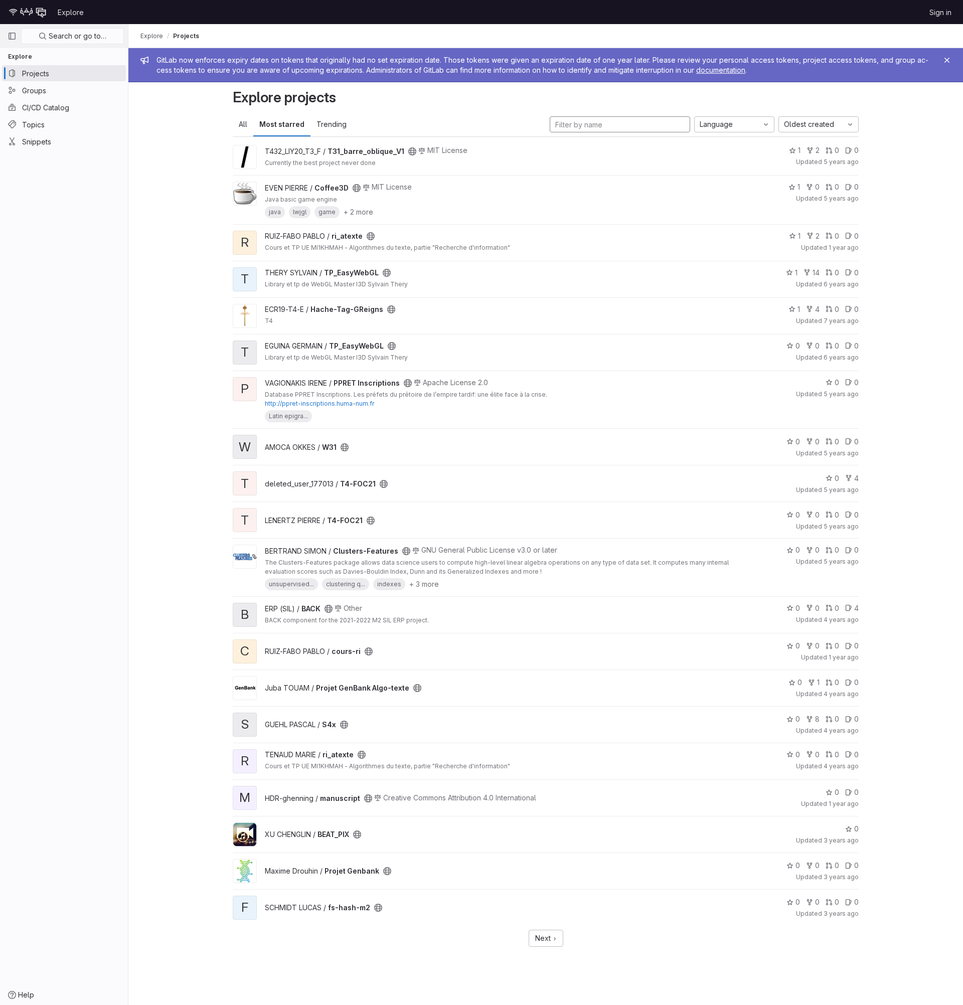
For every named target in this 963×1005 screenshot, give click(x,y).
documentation (720, 70)
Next (544, 938)
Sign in (940, 12)
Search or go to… (76, 36)
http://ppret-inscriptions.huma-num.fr (319, 403)
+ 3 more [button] (424, 584)
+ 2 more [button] (358, 212)
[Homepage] (28, 12)
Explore (71, 12)
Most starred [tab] (281, 124)
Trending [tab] (331, 124)
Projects (186, 36)
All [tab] (243, 124)
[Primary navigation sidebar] (12, 36)
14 (816, 272)
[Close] (947, 60)
